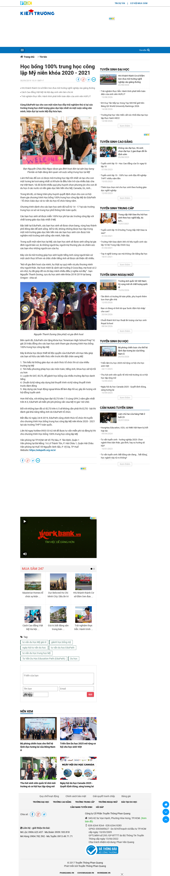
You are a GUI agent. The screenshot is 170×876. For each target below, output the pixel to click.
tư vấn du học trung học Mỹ (36, 653)
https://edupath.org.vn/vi (42, 450)
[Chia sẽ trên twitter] (88, 79)
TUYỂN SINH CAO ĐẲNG (116, 141)
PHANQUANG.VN (67, 873)
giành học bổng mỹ (61, 642)
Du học (73, 658)
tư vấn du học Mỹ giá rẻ (34, 642)
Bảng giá (126, 796)
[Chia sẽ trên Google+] (83, 79)
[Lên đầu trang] (166, 819)
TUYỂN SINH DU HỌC (114, 341)
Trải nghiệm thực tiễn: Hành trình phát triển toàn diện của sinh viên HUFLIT (56, 96)
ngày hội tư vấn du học (34, 647)
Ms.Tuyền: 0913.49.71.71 (59, 836)
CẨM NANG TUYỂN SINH (116, 407)
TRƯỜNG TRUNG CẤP (85, 802)
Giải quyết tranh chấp (104, 796)
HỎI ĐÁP (100, 807)
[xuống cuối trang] (166, 812)
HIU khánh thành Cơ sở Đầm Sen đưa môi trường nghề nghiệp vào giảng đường (58, 88)
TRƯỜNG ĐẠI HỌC (41, 802)
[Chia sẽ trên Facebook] (78, 79)
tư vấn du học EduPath (62, 647)
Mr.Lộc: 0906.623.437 (31, 832)
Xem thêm (125, 126)
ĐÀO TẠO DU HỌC (129, 802)
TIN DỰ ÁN (120, 3)
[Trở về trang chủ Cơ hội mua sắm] (166, 804)
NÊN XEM (26, 711)
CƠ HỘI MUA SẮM (138, 3)
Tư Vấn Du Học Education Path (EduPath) (43, 658)
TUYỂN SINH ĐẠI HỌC (114, 69)
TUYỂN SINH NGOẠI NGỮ (117, 274)
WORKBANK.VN (103, 873)
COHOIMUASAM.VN (85, 873)
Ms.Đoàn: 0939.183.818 (57, 832)
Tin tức (43, 57)
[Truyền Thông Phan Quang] (26, 4)
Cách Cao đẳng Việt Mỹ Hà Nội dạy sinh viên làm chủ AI (47, 92)
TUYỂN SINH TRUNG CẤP (117, 208)
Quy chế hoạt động (49, 796)
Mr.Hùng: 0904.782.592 (32, 836)
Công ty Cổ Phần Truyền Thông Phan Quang (107, 813)
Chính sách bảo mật (76, 796)
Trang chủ (29, 57)
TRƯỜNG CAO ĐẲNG (62, 802)
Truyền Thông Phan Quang (89, 862)
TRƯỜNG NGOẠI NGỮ (108, 802)
